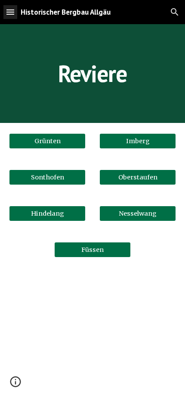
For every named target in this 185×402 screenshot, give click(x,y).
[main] (92, 73)
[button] (10, 12)
